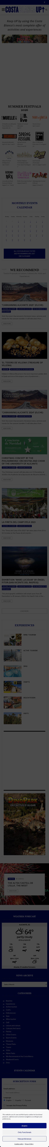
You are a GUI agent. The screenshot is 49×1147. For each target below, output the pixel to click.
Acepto (24, 1126)
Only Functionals (24, 1132)
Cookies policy (19, 1144)
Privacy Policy (29, 1144)
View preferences (24, 1139)
